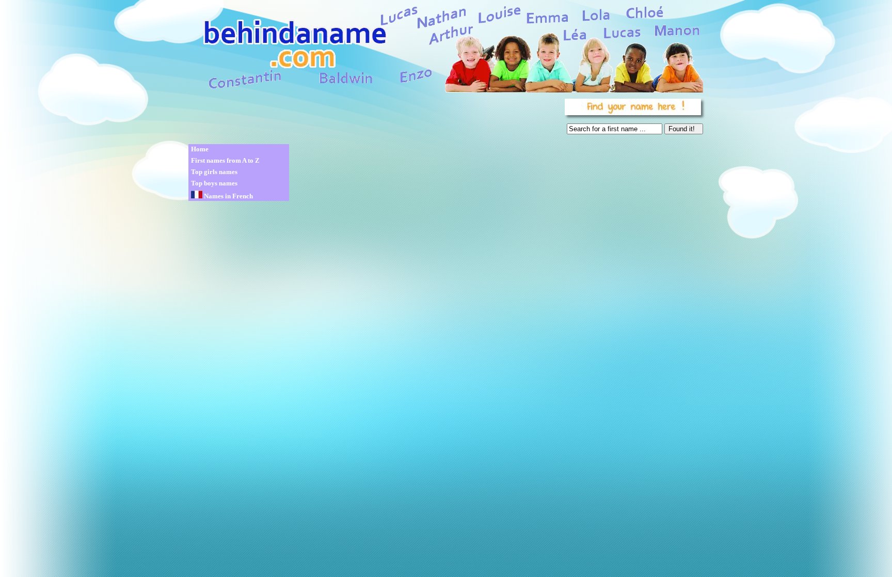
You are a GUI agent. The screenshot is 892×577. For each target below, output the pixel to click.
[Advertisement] (375, 119)
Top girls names (214, 172)
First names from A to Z (225, 160)
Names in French (227, 196)
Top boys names (214, 183)
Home (200, 149)
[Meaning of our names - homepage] (445, 47)
